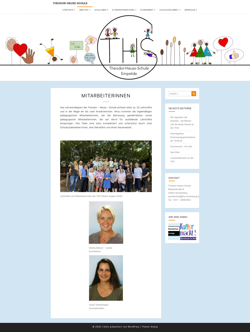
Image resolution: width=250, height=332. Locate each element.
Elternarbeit (146, 10)
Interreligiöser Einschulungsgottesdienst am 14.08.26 (182, 137)
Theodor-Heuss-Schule (70, 3)
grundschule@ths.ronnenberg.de (184, 196)
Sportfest (175, 152)
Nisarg (154, 326)
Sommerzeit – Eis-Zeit (181, 146)
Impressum (190, 10)
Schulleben (100, 10)
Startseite (68, 10)
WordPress (133, 326)
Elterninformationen (123, 10)
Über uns (83, 10)
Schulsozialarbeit (168, 10)
